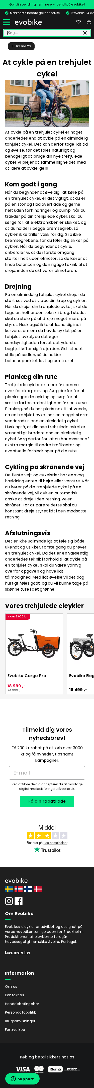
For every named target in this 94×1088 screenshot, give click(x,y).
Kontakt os (14, 995)
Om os (11, 986)
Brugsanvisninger (20, 1021)
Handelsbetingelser (22, 1003)
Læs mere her (17, 952)
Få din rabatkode (47, 801)
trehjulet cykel (49, 132)
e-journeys (21, 46)
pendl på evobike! (71, 4)
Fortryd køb (15, 1029)
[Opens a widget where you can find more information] (22, 1079)
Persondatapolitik (20, 1012)
